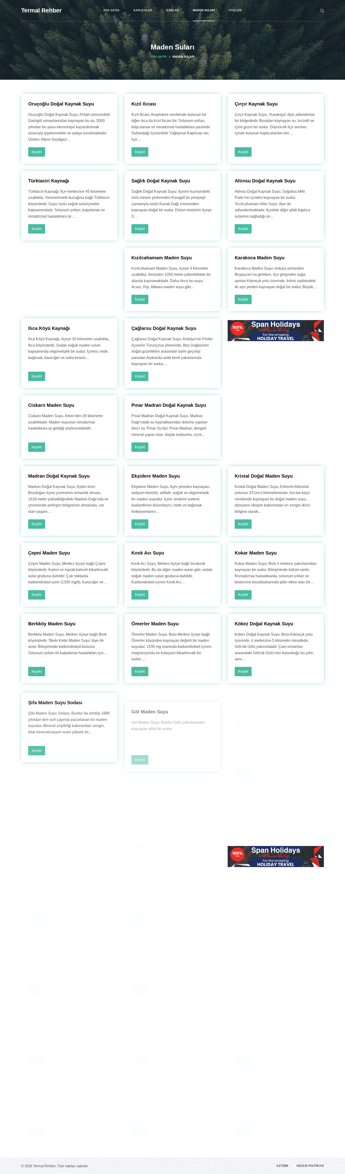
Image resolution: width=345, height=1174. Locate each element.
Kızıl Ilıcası (143, 103)
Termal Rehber (41, 10)
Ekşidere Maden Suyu (155, 476)
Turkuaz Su (143, 777)
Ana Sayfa (111, 10)
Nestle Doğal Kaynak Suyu (57, 925)
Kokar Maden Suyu (256, 552)
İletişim (282, 1165)
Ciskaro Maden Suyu (51, 405)
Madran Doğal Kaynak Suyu (59, 476)
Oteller (235, 10)
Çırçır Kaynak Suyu (256, 103)
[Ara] (322, 10)
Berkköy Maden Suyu (51, 623)
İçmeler (172, 10)
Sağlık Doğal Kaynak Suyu (160, 180)
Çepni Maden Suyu (49, 552)
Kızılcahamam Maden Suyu (161, 257)
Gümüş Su (143, 926)
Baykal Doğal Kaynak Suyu (58, 1066)
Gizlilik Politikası (310, 1165)
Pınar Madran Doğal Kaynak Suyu (168, 405)
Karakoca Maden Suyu (259, 257)
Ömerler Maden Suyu (155, 623)
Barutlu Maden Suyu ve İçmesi (269, 700)
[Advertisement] (69, 267)
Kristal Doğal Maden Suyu (264, 476)
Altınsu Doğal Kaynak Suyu (265, 180)
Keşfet (38, 153)
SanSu (138, 854)
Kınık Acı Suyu (147, 552)
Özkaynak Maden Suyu (53, 854)
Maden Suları (204, 10)
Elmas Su (38, 1004)
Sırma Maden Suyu (152, 1019)
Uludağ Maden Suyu (257, 777)
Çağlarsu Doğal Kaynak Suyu (163, 328)
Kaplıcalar (143, 10)
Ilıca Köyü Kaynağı (49, 328)
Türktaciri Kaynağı (48, 180)
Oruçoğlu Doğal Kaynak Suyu (61, 103)
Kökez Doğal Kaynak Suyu (264, 623)
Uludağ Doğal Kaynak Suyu (265, 1019)
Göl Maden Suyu (149, 700)
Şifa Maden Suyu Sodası (55, 700)
